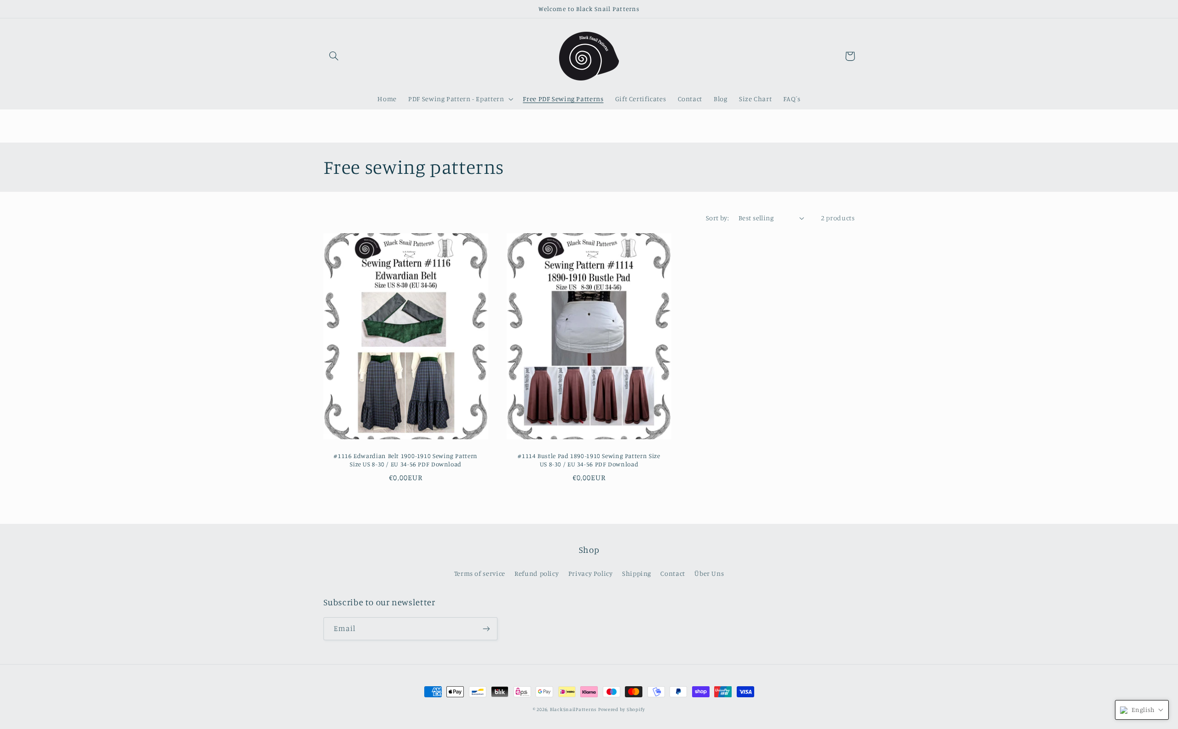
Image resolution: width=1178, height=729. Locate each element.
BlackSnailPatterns (573, 709)
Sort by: (717, 218)
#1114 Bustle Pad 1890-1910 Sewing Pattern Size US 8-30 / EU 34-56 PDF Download (589, 460)
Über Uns (709, 573)
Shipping (636, 573)
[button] (334, 56)
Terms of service (479, 573)
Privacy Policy (590, 573)
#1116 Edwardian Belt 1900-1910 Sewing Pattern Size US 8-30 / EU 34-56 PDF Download (405, 460)
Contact (672, 573)
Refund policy (536, 573)
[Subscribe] (486, 628)
